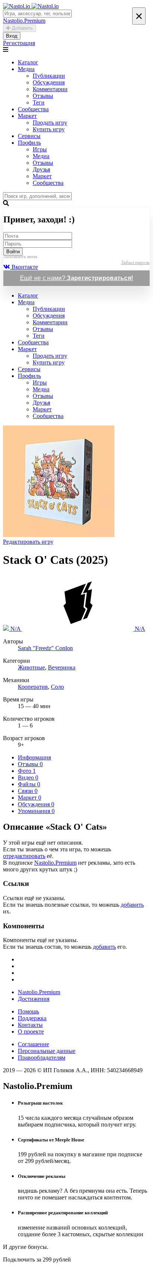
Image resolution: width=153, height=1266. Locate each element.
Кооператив (33, 687)
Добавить (21, 28)
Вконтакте (24, 267)
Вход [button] (11, 36)
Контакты (30, 1025)
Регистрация (19, 43)
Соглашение (33, 1044)
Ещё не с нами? (76, 278)
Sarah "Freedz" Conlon (45, 648)
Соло (57, 687)
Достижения (33, 999)
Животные (31, 667)
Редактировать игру (28, 542)
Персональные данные (46, 1051)
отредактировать (24, 856)
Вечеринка (61, 667)
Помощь (28, 1011)
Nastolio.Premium (55, 862)
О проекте (31, 1031)
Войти (13, 251)
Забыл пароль (135, 262)
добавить (132, 905)
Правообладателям (41, 1057)
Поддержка (32, 1018)
